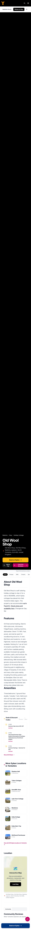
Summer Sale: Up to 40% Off (16, 726)
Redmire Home (7, 9)
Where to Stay (19, 9)
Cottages (11, 574)
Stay (10, 535)
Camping (23, 574)
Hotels (5, 574)
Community (8, 909)
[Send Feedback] (27, 919)
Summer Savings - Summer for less (16, 748)
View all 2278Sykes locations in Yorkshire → (15, 843)
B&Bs (17, 574)
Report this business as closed (23, 571)
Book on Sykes (14, 560)
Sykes (10, 724)
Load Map (15, 884)
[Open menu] (28, 3)
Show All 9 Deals (8, 754)
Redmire (5, 535)
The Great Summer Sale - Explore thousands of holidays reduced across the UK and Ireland (16, 737)
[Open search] (24, 3)
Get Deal (10, 728)
